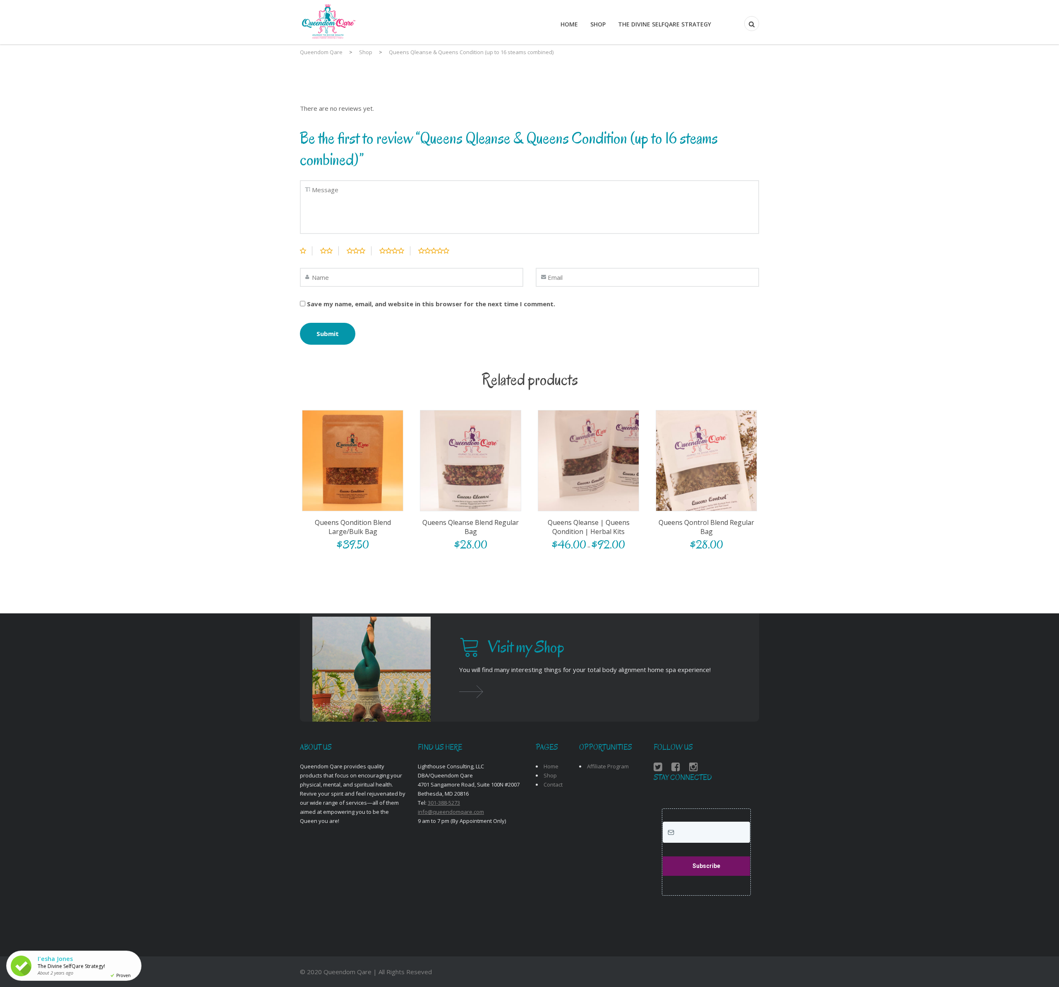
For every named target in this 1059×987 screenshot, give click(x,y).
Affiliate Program (608, 766)
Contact (553, 784)
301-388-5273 (444, 802)
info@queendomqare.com (451, 811)
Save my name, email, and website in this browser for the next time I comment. (431, 304)
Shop (598, 24)
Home (569, 24)
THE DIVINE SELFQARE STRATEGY (664, 24)
